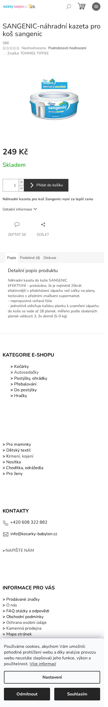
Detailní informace (17, 209)
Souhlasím (77, 694)
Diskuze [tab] (50, 257)
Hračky (20, 396)
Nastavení (52, 677)
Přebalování (25, 384)
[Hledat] (68, 6)
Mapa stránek (19, 634)
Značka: (28, 53)
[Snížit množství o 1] (21, 188)
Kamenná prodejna (23, 628)
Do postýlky (25, 390)
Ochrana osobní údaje (26, 622)
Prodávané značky (22, 599)
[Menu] (96, 6)
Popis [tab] (11, 257)
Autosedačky (26, 372)
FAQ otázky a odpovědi (27, 611)
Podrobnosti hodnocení (67, 48)
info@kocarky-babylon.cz (33, 534)
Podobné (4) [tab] (30, 257)
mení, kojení (19, 456)
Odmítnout (27, 694)
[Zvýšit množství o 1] (21, 182)
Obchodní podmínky (25, 617)
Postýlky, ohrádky (30, 378)
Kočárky (21, 366)
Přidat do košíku (49, 185)
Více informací (43, 664)
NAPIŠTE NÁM (20, 550)
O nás (11, 605)
